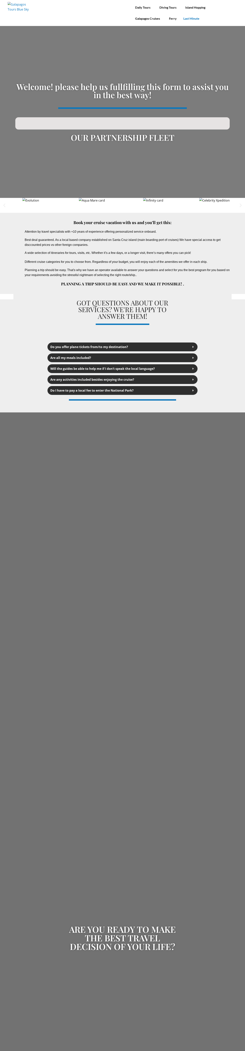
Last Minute (191, 18)
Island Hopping (195, 7)
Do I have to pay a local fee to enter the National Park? (92, 390)
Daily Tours (142, 7)
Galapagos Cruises (147, 18)
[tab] (122, 347)
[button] (4, 205)
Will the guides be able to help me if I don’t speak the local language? (102, 368)
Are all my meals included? (70, 357)
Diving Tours (167, 7)
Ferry (173, 18)
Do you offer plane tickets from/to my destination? (89, 346)
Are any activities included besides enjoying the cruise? (92, 379)
